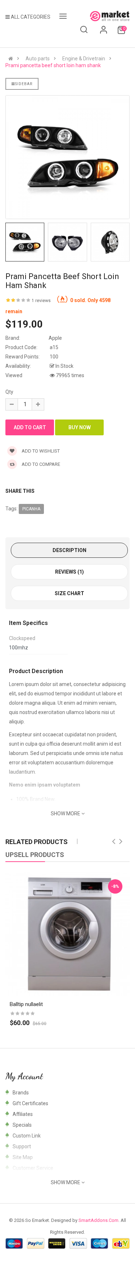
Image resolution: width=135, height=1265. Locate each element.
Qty (9, 392)
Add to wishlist (40, 451)
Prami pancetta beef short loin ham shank (53, 65)
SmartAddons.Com (98, 1220)
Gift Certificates (30, 1103)
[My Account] (103, 32)
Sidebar (23, 84)
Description (69, 550)
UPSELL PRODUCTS (34, 854)
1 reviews (41, 300)
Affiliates (23, 1114)
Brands (21, 1092)
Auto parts (38, 58)
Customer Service (33, 1168)
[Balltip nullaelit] (67, 934)
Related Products (36, 841)
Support (22, 1146)
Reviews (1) (69, 572)
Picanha (31, 508)
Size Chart (69, 593)
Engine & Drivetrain (83, 58)
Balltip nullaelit (26, 1004)
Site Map (23, 1157)
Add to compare (40, 464)
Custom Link (27, 1136)
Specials (22, 1125)
